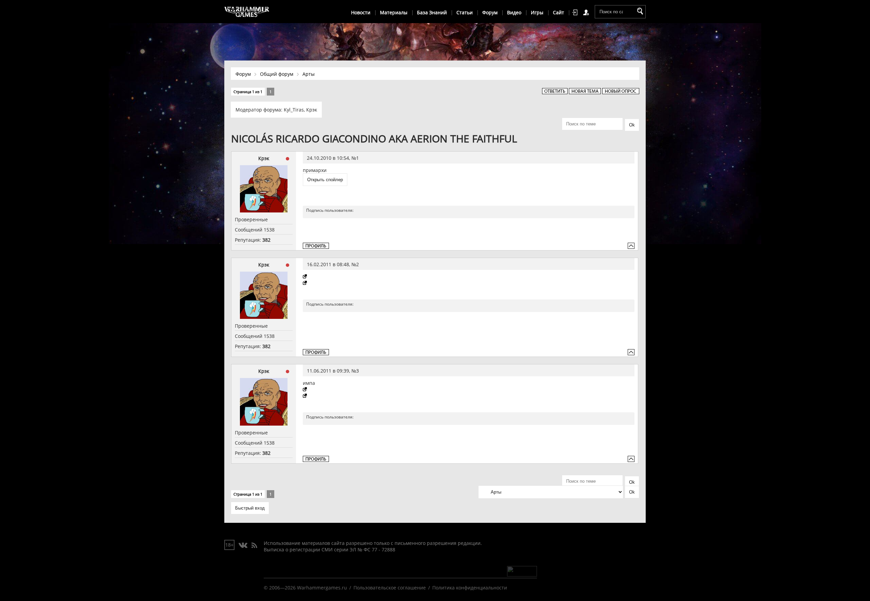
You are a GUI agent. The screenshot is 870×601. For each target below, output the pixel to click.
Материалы (393, 12)
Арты (308, 74)
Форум (490, 12)
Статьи (464, 12)
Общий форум (276, 74)
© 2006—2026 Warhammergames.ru (305, 587)
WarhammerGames (247, 12)
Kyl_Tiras (294, 109)
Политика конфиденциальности (469, 587)
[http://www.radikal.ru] (305, 276)
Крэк (311, 109)
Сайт (558, 12)
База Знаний (432, 12)
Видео (514, 12)
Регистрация (587, 12)
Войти (576, 12)
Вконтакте (243, 546)
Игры (537, 12)
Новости (360, 12)
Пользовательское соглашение (389, 587)
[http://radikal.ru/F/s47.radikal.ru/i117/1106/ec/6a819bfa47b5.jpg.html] (305, 396)
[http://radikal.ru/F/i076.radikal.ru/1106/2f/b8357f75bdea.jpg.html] (305, 389)
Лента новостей (254, 546)
